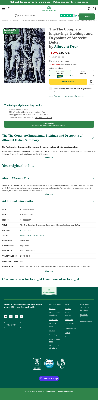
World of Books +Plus (54, 340)
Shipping (68, 308)
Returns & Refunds (68, 314)
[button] (3, 8)
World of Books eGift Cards (54, 347)
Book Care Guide (86, 321)
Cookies (67, 332)
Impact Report (54, 335)
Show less (49, 158)
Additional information (18, 202)
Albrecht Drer (66, 47)
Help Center (69, 319)
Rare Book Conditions (84, 316)
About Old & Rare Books (84, 309)
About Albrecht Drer (16, 179)
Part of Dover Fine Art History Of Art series (66, 96)
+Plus (43, 112)
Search (86, 16)
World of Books (36, 391)
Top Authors (53, 319)
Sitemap (68, 337)
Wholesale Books (53, 325)
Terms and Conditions (65, 391)
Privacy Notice (50, 391)
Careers (52, 330)
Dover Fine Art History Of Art (32, 235)
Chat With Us (69, 324)
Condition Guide (70, 328)
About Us (52, 308)
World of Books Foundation (54, 314)
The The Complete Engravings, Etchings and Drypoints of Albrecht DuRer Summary (42, 138)
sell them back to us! (43, 117)
